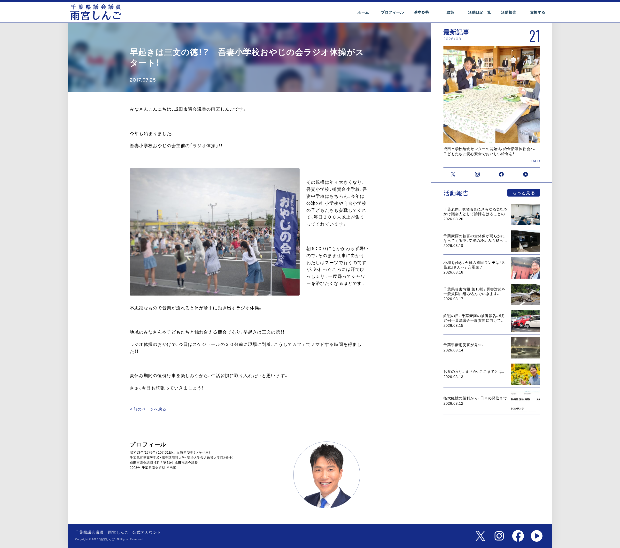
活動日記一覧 (479, 12)
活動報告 (508, 12)
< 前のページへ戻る (148, 409)
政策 (450, 12)
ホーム (363, 12)
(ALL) (535, 161)
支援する (537, 12)
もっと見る (523, 192)
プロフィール (392, 12)
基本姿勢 (421, 12)
